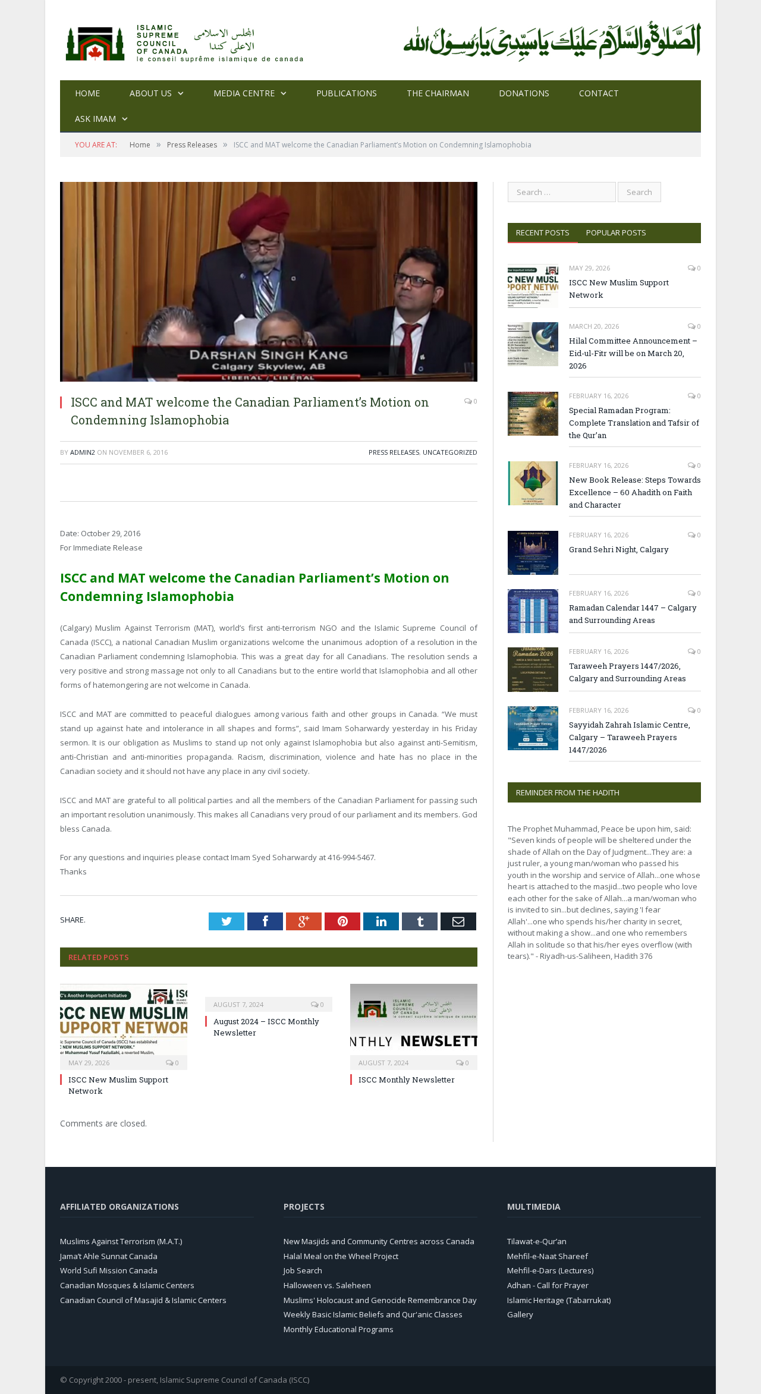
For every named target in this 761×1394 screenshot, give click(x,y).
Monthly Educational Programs (339, 1329)
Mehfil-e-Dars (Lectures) (550, 1270)
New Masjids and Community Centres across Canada (379, 1241)
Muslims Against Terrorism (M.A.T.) (121, 1241)
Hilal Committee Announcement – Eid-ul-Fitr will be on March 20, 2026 (633, 353)
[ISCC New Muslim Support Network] (123, 1025)
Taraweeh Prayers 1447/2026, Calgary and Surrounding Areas (627, 672)
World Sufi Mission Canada (109, 1270)
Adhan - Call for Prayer (548, 1285)
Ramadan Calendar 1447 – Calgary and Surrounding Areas (633, 613)
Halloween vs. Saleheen (327, 1285)
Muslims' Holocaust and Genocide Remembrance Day (380, 1300)
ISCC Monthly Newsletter (407, 1079)
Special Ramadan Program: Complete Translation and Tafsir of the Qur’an (634, 422)
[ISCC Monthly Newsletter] (413, 1025)
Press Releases (394, 452)
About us (151, 93)
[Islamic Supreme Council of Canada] (186, 40)
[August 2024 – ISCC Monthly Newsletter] (268, 996)
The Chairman (438, 93)
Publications (346, 93)
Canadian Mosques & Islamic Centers (127, 1285)
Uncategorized (450, 452)
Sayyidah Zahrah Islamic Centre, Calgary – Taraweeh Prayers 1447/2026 (629, 737)
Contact (599, 93)
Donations (524, 93)
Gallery (520, 1314)
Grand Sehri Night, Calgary (619, 549)
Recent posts (543, 232)
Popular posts (616, 232)
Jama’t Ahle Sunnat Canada (109, 1256)
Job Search (303, 1270)
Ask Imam (95, 118)
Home (87, 93)
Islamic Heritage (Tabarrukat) (559, 1300)
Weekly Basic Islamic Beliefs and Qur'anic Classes (373, 1314)
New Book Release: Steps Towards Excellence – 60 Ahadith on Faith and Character (635, 492)
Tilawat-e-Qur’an (537, 1241)
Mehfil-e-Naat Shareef (547, 1256)
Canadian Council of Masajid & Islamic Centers (143, 1300)
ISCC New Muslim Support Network (619, 288)
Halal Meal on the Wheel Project (341, 1256)
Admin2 (82, 452)
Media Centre (244, 93)
